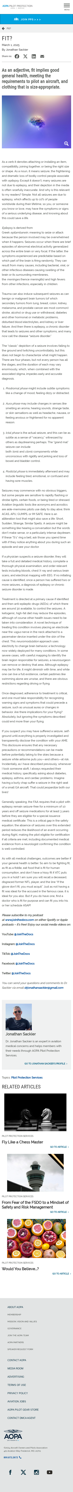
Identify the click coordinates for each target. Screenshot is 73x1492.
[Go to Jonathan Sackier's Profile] (19, 1029)
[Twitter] (23, 1472)
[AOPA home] (17, 9)
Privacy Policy (17, 1393)
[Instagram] (36, 1472)
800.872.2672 (11, 1457)
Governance (14, 1328)
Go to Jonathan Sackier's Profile (45, 1063)
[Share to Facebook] (17, 56)
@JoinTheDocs (23, 934)
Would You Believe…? (20, 1269)
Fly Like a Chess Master (22, 1142)
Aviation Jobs (16, 1401)
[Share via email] (42, 56)
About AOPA (15, 1307)
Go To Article (58, 1147)
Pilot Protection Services (26, 1077)
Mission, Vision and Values (22, 1321)
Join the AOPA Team (18, 1335)
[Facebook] (10, 1472)
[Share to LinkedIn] (33, 56)
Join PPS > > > (31, 19)
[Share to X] (25, 56)
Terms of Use (16, 1385)
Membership (14, 1314)
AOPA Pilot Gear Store (23, 1409)
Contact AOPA (16, 1360)
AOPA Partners (15, 1342)
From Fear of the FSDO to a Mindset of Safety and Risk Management (35, 1204)
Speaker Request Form (20, 1349)
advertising (15, 1376)
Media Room (15, 1368)
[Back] (4, 28)
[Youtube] (49, 1472)
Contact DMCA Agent (21, 1418)
